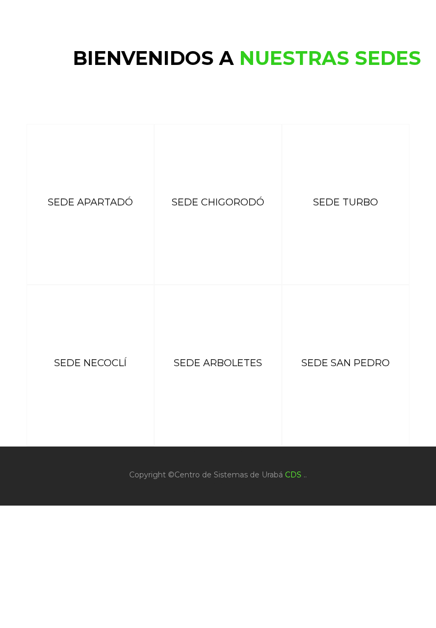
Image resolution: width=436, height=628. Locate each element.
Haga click (90, 255)
